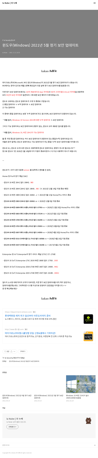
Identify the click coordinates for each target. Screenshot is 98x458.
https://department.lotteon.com (18, 312)
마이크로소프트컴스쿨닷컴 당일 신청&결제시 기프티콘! (30, 333)
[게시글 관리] (14, 351)
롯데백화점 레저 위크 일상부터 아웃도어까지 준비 (28, 315)
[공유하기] (11, 351)
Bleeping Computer (9, 453)
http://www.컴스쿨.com (14, 329)
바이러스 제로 (7, 449)
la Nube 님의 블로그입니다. (16, 422)
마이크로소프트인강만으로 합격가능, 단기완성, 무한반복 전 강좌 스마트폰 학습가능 (38, 336)
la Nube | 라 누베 (9, 3)
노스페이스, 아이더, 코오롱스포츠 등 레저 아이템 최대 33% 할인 (31, 318)
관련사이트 (6, 445)
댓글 (3, 408)
